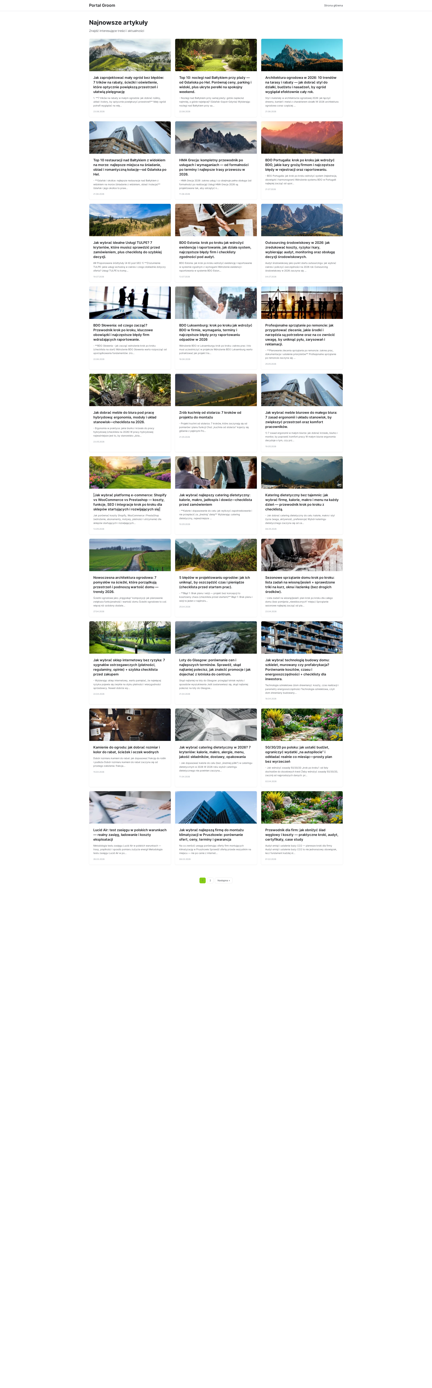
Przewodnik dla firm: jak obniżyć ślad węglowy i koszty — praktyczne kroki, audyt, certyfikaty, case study (301, 834)
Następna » (224, 880)
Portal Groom (102, 5)
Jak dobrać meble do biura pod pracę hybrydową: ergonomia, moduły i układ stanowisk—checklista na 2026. (124, 417)
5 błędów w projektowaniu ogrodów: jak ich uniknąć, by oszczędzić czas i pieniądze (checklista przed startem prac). (214, 582)
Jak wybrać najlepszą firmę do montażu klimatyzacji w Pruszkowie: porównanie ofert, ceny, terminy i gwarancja (211, 834)
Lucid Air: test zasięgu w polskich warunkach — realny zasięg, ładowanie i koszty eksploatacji (130, 834)
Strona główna (333, 5)
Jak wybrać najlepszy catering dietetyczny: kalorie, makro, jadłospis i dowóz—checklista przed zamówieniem (215, 500)
